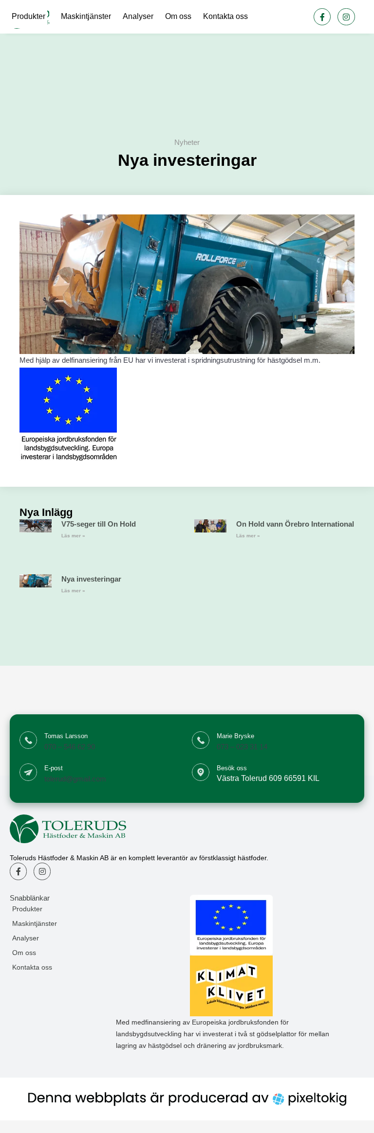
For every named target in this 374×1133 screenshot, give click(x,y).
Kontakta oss (225, 16)
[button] (63, 909)
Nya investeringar (91, 579)
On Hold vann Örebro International (295, 524)
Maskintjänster (86, 16)
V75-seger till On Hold (98, 524)
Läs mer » (73, 535)
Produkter (28, 16)
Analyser (138, 16)
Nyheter (187, 142)
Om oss (178, 16)
